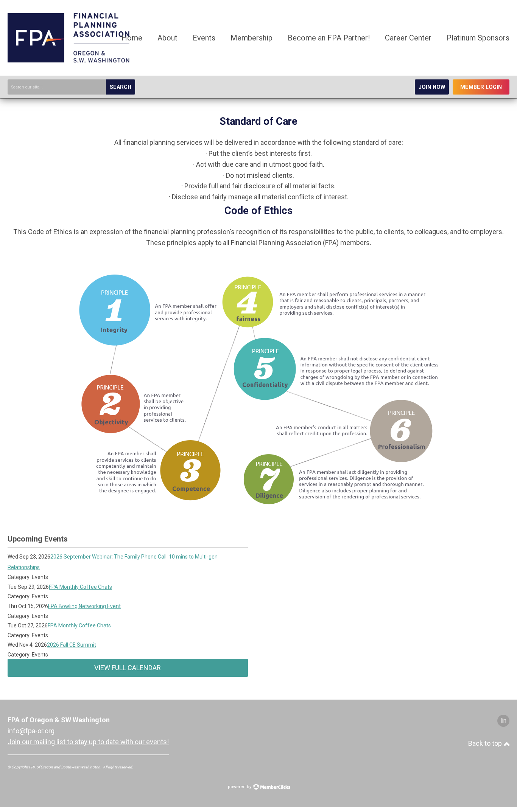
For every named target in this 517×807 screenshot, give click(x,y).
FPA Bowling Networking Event (84, 606)
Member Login (481, 87)
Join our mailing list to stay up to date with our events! (88, 742)
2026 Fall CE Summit (71, 645)
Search (120, 87)
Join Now (432, 87)
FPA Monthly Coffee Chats (80, 587)
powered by (240, 786)
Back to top (485, 743)
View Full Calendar (127, 668)
